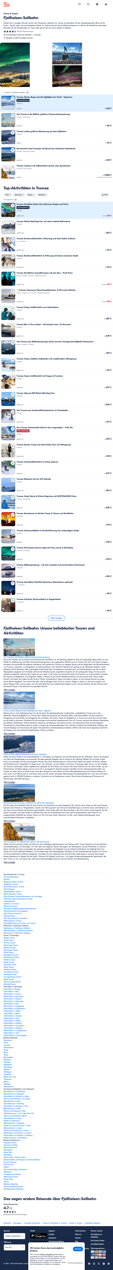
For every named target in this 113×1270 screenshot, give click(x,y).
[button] (56, 103)
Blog (76, 1241)
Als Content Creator (97, 1240)
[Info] (27, 93)
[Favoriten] (79, 4)
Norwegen (17, 1223)
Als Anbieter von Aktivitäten (96, 1235)
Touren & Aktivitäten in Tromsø (54, 1223)
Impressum (52, 1238)
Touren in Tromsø (75, 1223)
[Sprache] (97, 4)
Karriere (78, 1238)
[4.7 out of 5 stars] (56, 1211)
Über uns (78, 1234)
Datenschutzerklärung (56, 1241)
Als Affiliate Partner (97, 1244)
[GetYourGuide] (7, 4)
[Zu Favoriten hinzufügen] (13, 98)
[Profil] (105, 4)
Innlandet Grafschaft (32, 1223)
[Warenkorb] (88, 4)
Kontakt (51, 1234)
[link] (56, 103)
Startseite (7, 1223)
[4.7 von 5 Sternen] (10, 31)
